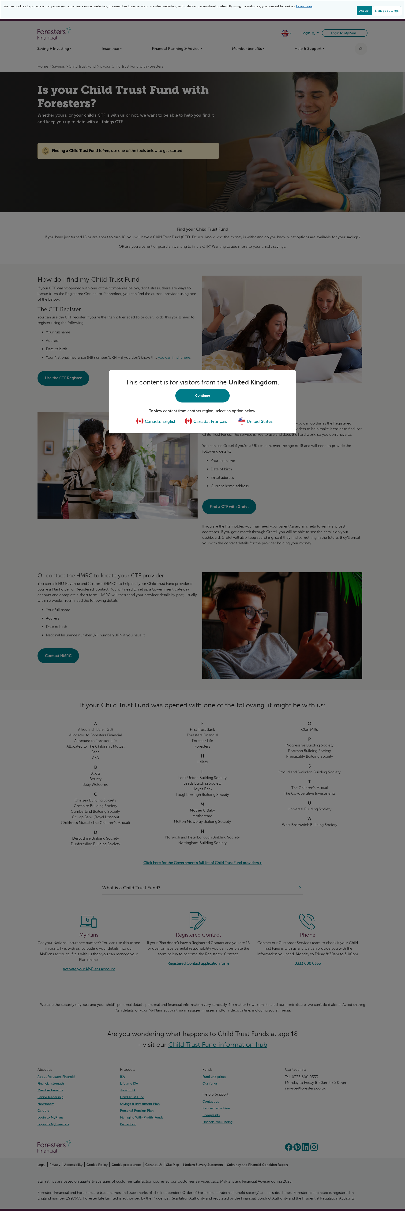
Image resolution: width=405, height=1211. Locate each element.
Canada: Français (209, 421)
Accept (364, 10)
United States (259, 421)
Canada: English (160, 421)
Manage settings (387, 10)
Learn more (304, 6)
